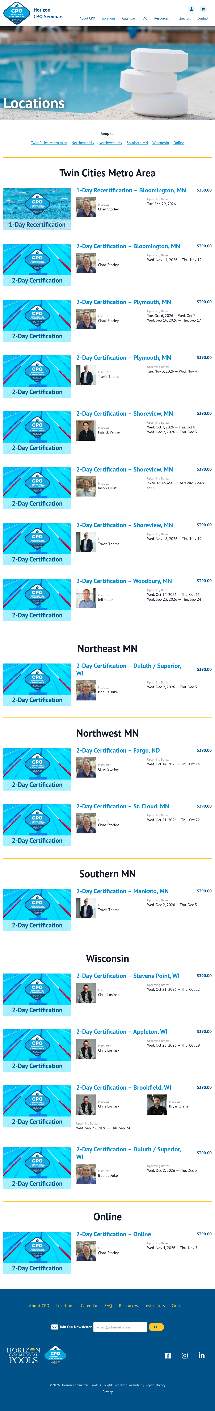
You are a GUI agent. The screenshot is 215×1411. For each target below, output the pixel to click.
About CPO (87, 18)
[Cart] (202, 9)
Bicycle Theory (155, 1385)
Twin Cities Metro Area (49, 142)
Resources (161, 18)
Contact (203, 18)
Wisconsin (160, 142)
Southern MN (137, 142)
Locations (108, 18)
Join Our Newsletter (76, 1326)
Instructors (183, 18)
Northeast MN (83, 142)
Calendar (128, 18)
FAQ (145, 18)
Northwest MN (110, 142)
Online (178, 142)
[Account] (190, 9)
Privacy (108, 1392)
